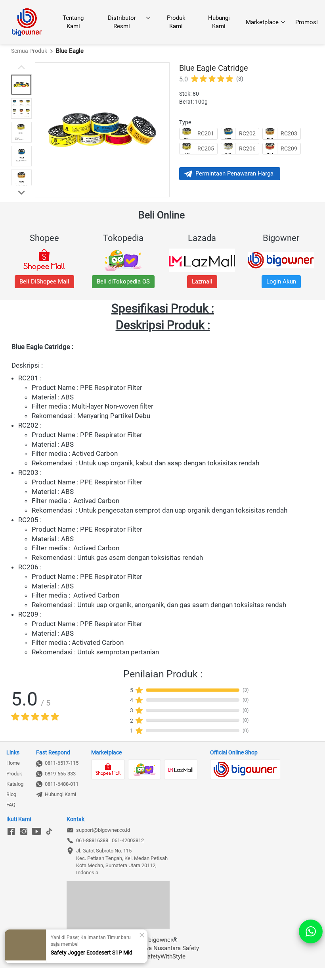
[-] (11, 832)
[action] (311, 931)
